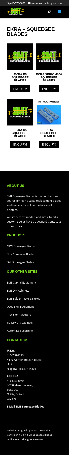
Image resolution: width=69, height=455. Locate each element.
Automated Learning (20, 331)
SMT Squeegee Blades (39, 434)
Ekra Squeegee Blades (20, 254)
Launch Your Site (40, 430)
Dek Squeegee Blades (20, 262)
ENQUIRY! (20, 89)
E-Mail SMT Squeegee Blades (25, 406)
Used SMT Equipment (20, 306)
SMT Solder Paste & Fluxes (23, 298)
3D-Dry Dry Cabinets (20, 322)
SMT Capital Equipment (21, 282)
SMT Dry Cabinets (18, 290)
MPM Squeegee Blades (21, 246)
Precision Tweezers (19, 314)
